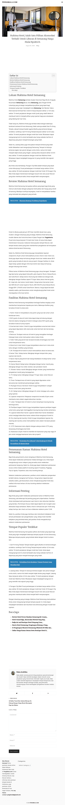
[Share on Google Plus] (48, 693)
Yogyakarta (49, 237)
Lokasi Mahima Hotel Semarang (20, 78)
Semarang (21, 100)
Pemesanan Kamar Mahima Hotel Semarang (23, 84)
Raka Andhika (22, 672)
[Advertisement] (32, 60)
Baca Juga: (15, 90)
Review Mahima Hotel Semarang (20, 80)
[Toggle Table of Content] (52, 75)
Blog (37, 45)
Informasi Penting (15, 86)
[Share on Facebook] (32, 693)
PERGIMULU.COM (9, 2)
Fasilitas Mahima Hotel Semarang (20, 82)
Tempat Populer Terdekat (18, 88)
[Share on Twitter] (17, 693)
